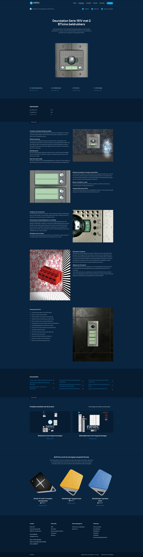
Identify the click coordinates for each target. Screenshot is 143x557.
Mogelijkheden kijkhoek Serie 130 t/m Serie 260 (40, 383)
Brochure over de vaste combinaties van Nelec (99, 385)
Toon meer (34, 122)
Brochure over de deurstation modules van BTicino (99, 381)
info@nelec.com (34, 536)
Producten (35, 9)
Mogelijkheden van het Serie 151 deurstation (38, 387)
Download (32, 90)
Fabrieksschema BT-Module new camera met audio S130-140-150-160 (70, 385)
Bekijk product (43, 505)
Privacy (97, 554)
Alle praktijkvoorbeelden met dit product (99, 406)
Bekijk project (50, 438)
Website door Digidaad (107, 554)
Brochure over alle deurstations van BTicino (98, 389)
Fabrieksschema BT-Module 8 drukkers (69, 388)
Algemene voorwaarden (87, 554)
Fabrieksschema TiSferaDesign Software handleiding (70, 381)
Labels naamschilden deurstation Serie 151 (41, 380)
